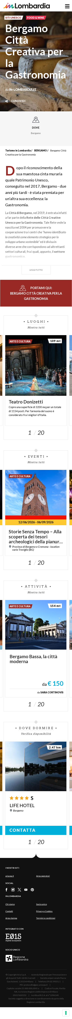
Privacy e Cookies (44, 911)
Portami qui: (36, 293)
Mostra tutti (36, 327)
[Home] (26, 5)
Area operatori (43, 876)
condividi (18, 101)
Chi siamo (10, 904)
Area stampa (11, 918)
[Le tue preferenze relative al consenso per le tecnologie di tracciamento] (66, 1013)
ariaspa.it (9, 876)
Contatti (9, 911)
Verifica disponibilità (36, 733)
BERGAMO (40, 150)
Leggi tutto (36, 270)
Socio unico (41, 904)
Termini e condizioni (45, 918)
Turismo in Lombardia (18, 150)
